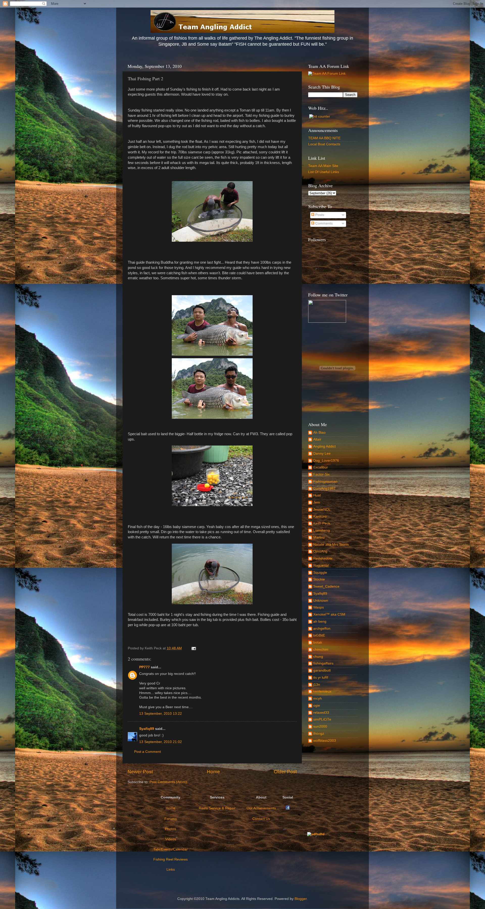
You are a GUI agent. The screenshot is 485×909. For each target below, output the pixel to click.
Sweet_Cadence (326, 586)
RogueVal (321, 565)
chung (318, 656)
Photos (170, 829)
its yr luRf (320, 677)
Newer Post (140, 771)
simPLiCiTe (322, 719)
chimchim (320, 649)
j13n (316, 684)
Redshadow (322, 558)
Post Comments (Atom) (168, 782)
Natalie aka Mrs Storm (331, 544)
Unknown (320, 600)
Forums (170, 819)
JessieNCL (321, 509)
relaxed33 (321, 712)
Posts (319, 215)
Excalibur (320, 467)
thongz (318, 733)
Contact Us (261, 819)
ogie (316, 705)
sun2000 (320, 726)
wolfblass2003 (324, 740)
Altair (317, 439)
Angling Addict (324, 446)
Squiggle (320, 572)
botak (317, 642)
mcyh (317, 698)
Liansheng (321, 530)
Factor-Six (321, 474)
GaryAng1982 (324, 488)
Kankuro (320, 516)
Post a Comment (147, 752)
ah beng (319, 621)
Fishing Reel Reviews (170, 859)
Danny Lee (322, 453)
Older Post (285, 771)
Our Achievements (261, 808)
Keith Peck (321, 523)
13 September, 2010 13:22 (160, 713)
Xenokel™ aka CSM (329, 614)
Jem (316, 502)
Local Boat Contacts (324, 144)
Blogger (301, 899)
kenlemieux (322, 691)
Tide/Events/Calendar (170, 849)
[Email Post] (193, 648)
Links (170, 869)
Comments (323, 223)
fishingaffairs (323, 663)
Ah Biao (319, 432)
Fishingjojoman (325, 481)
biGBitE (319, 635)
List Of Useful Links (323, 172)
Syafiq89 (146, 729)
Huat (317, 495)
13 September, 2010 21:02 (160, 742)
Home (213, 771)
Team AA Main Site (323, 166)
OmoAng (320, 551)
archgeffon (321, 628)
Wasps (318, 607)
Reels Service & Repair (217, 808)
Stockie (319, 579)
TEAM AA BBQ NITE (324, 138)
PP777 (144, 667)
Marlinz (319, 537)
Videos (170, 839)
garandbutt (322, 670)
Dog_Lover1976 (326, 460)
